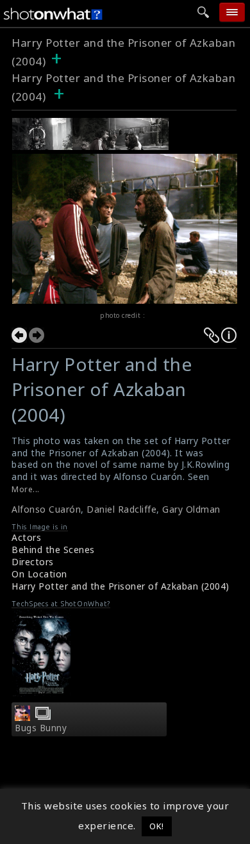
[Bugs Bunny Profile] (22, 717)
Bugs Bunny (41, 728)
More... (26, 489)
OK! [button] (156, 826)
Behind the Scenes (53, 549)
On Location (39, 574)
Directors (33, 562)
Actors (26, 537)
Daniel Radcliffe (121, 509)
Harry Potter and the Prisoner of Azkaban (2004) (120, 586)
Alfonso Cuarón (46, 509)
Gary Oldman (191, 509)
